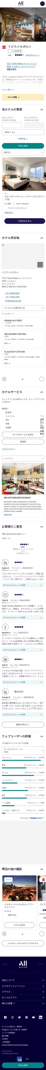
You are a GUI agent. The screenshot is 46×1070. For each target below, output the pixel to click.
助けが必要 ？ (8, 1003)
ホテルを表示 (19, 925)
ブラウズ (6, 991)
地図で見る (12, 915)
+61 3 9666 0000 (12, 293)
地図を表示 (11, 69)
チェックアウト (31, 118)
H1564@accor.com (13, 301)
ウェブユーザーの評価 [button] (16, 736)
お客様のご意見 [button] (12, 526)
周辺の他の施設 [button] (12, 869)
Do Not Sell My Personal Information (15, 1045)
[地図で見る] (23, 256)
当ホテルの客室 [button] (12, 109)
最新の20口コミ (23, 724)
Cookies (5, 1039)
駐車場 (23, 442)
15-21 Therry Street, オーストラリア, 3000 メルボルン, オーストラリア (22, 65)
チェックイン (9, 118)
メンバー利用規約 (8, 1033)
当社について (8, 980)
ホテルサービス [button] (12, 392)
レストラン (8, 458)
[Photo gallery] (23, 24)
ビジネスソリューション (13, 986)
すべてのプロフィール (13, 750)
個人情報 (5, 1036)
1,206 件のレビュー (32, 55)
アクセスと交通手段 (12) (14, 308)
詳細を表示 (8, 514)
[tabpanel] (23, 192)
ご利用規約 (6, 1042)
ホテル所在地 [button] (10, 237)
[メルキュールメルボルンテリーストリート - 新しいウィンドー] (19, 888)
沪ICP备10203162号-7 (10, 1053)
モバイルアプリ (9, 997)
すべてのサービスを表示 (23, 434)
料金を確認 (23, 1065)
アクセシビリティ (8, 449)
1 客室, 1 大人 (9, 132)
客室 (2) (7, 152)
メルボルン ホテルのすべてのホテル (23, 943)
